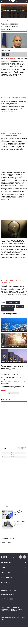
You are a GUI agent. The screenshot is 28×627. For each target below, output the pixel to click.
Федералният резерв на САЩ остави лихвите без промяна (13, 11)
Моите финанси (6, 578)
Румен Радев (12, 58)
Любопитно (5, 583)
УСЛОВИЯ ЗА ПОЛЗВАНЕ (13, 608)
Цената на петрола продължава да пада (12, 361)
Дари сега (3, 390)
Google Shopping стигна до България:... (19, 512)
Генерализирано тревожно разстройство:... (19, 523)
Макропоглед (6, 562)
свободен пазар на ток (13, 302)
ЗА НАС (2, 608)
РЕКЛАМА (19, 609)
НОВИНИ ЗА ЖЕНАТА (7, 594)
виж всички (4, 531)
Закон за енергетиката (7, 310)
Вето (13, 306)
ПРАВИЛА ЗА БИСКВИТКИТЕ (8, 609)
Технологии (5, 572)
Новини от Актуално (8, 590)
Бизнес (3, 567)
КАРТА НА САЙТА (5, 610)
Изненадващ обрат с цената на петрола (12, 330)
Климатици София (6, 542)
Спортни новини (7, 599)
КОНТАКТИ (14, 610)
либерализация (5, 63)
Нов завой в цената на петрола (10, 346)
